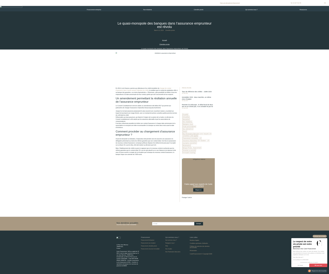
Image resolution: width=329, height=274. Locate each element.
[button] (197, 198)
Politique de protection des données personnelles (200, 247)
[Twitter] (123, 241)
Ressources (303, 9)
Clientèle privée (198, 9)
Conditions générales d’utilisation (199, 243)
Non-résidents (147, 9)
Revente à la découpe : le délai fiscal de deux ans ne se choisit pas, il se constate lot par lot (197, 105)
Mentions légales (194, 240)
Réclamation (193, 250)
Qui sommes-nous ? (251, 9)
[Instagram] (127, 241)
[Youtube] (120, 241)
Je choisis (300, 265)
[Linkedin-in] (117, 241)
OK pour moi (318, 265)
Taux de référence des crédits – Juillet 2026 (197, 92)
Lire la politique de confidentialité (300, 259)
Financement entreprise (94, 9)
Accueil (164, 40)
